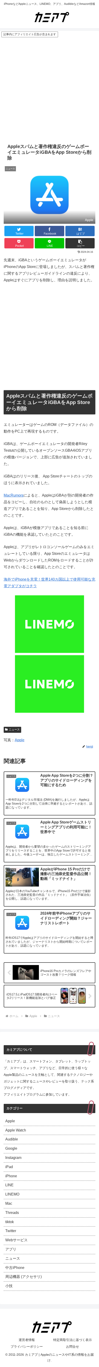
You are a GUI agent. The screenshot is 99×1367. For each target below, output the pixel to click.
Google (11, 1148)
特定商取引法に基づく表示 (72, 1340)
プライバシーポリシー (27, 1346)
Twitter (10, 1231)
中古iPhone (14, 1268)
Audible (11, 1139)
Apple (19, 740)
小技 (9, 1286)
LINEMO (12, 1194)
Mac (8, 1203)
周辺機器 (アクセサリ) (23, 1277)
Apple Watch (15, 1130)
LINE (9, 1185)
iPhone (11, 1176)
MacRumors (13, 495)
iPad (9, 1167)
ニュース (14, 729)
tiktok (9, 1222)
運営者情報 (27, 1340)
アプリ (10, 1249)
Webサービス (16, 1240)
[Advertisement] (49, 89)
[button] (80, 243)
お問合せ (72, 1346)
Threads (12, 1213)
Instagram (13, 1158)
